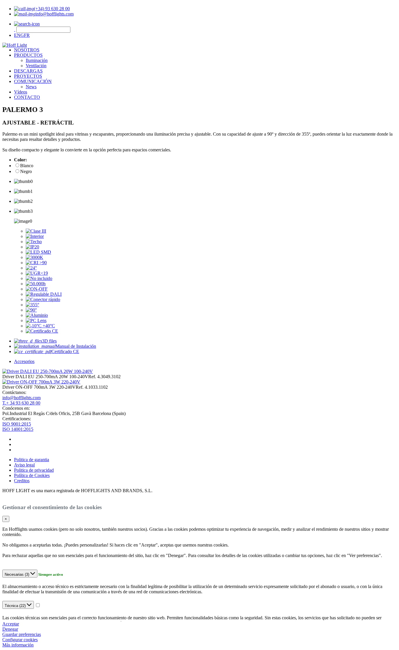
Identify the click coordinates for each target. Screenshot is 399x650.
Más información (18, 644)
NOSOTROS (26, 49)
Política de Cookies (32, 475)
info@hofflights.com (21, 397)
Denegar (10, 629)
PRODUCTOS (28, 55)
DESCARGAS (28, 70)
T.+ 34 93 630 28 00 (21, 402)
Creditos (22, 480)
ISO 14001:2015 (17, 429)
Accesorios (24, 361)
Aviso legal (24, 464)
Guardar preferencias (21, 634)
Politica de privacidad (34, 470)
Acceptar (10, 623)
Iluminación (37, 60)
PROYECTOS (28, 76)
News (31, 86)
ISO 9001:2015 (16, 423)
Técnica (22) (16, 606)
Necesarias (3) (17, 574)
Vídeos (20, 91)
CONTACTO (27, 97)
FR (27, 35)
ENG (19, 35)
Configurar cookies (20, 639)
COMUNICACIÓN (33, 81)
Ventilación (36, 65)
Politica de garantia (31, 459)
